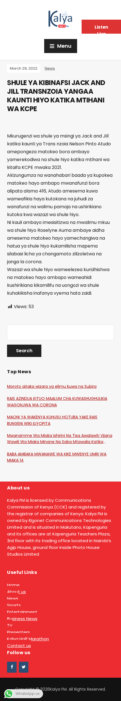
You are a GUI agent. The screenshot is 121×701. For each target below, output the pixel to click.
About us (16, 592)
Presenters (18, 632)
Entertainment (22, 612)
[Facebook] (12, 667)
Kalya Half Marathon (28, 639)
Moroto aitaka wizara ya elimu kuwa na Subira (52, 386)
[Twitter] (23, 667)
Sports (14, 605)
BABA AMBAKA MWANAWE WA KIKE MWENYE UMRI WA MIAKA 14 (56, 457)
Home (13, 585)
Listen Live (101, 29)
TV (9, 625)
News (50, 68)
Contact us (19, 646)
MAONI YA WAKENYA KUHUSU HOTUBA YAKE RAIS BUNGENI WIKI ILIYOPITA (52, 420)
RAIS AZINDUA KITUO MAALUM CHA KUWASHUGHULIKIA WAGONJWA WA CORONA (57, 401)
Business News (22, 619)
